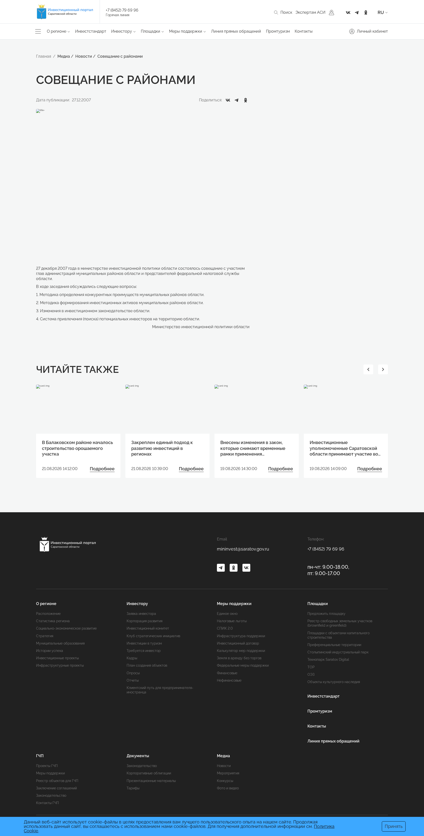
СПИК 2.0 (225, 628)
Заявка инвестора (141, 614)
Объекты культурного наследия (333, 682)
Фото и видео (228, 788)
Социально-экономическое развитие (66, 628)
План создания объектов (147, 665)
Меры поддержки (50, 773)
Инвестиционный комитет (148, 628)
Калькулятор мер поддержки (241, 651)
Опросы (133, 673)
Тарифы (133, 788)
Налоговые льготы (232, 621)
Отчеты (133, 680)
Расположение (48, 614)
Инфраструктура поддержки (241, 636)
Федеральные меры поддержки (243, 665)
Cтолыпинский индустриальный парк (338, 652)
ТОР (311, 667)
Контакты (304, 31)
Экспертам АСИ (310, 12)
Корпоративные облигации (149, 773)
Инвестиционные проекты (57, 658)
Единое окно (227, 614)
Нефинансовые (229, 680)
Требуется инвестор (144, 651)
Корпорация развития (144, 621)
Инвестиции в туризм (144, 643)
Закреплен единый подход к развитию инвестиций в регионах (162, 448)
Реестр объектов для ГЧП (57, 781)
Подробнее (102, 468)
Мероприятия (228, 773)
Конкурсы (225, 781)
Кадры (132, 658)
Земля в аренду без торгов (239, 658)
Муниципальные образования (60, 643)
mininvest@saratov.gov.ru (243, 549)
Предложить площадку (326, 614)
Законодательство (51, 795)
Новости (224, 766)
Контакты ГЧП (47, 803)
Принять (394, 826)
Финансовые (227, 673)
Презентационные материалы (151, 781)
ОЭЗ (311, 674)
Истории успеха (49, 651)
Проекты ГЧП (47, 766)
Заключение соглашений (56, 788)
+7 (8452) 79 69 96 (122, 10)
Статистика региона (53, 621)
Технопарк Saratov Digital (328, 659)
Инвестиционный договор (238, 643)
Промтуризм (278, 31)
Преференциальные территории (334, 645)
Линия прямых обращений (236, 31)
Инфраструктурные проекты (60, 665)
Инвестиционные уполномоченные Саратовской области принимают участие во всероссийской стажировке (344, 448)
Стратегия (44, 636)
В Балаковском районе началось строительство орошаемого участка (77, 448)
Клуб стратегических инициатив (153, 636)
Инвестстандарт (90, 31)
